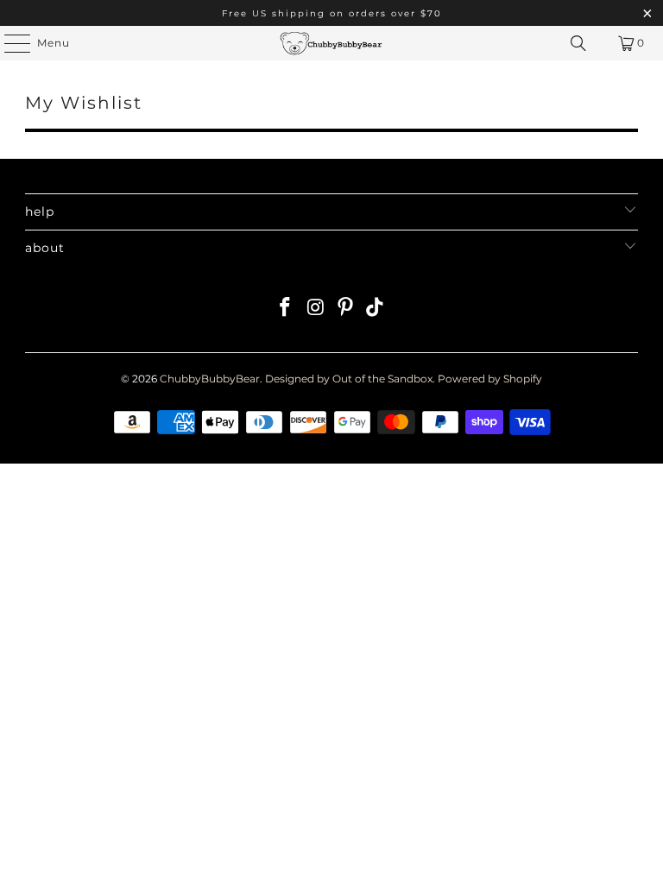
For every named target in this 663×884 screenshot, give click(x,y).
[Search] (578, 43)
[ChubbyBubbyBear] (331, 43)
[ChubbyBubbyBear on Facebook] (286, 309)
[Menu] (8, 43)
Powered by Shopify (490, 378)
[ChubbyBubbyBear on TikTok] (375, 309)
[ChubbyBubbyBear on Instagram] (316, 309)
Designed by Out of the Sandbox (349, 378)
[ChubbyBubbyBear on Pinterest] (346, 309)
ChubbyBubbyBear (210, 378)
